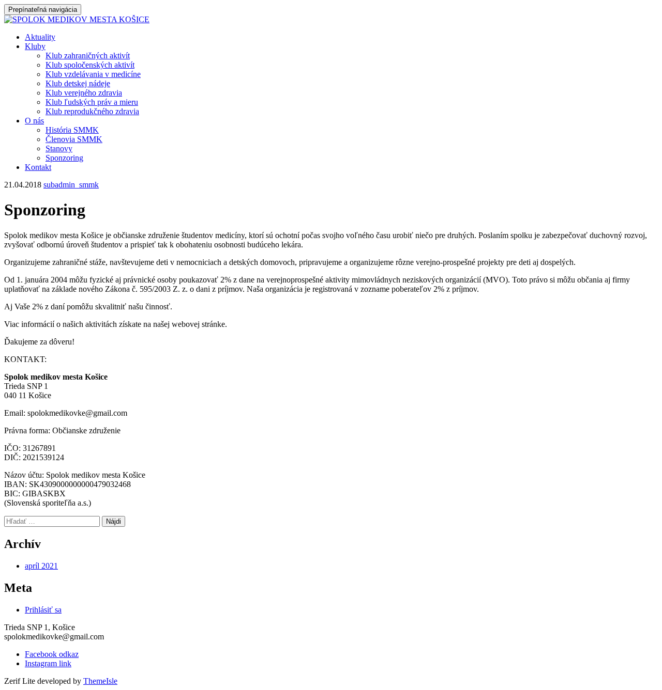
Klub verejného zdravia (84, 92)
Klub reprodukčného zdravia (92, 111)
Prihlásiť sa (43, 609)
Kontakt (38, 167)
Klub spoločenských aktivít (90, 64)
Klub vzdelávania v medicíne (93, 74)
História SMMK (72, 130)
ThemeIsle (100, 681)
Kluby (35, 46)
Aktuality (40, 37)
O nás (34, 120)
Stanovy (59, 148)
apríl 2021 (41, 565)
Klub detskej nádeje (78, 83)
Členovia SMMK (74, 139)
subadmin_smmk (71, 184)
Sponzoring (64, 157)
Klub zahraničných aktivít (88, 55)
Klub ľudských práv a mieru (92, 102)
